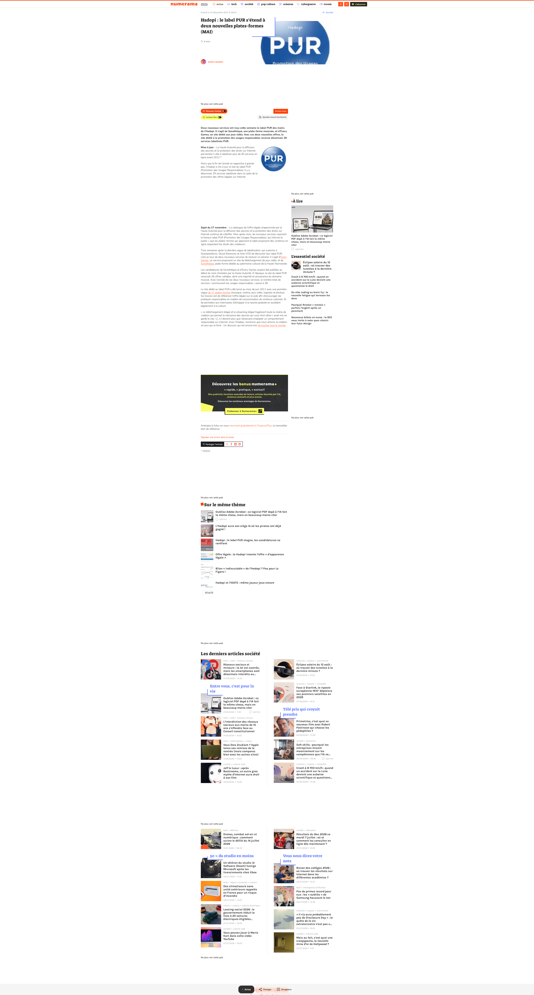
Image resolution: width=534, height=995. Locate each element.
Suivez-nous (280, 111)
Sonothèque (207, 263)
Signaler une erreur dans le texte (217, 437)
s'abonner (360, 4)
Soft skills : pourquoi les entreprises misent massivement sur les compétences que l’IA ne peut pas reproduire (312, 749)
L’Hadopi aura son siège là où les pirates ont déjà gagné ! (248, 527)
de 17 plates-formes (219, 292)
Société (329, 12)
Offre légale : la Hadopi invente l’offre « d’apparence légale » (250, 556)
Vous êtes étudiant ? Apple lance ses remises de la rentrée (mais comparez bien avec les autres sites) (241, 749)
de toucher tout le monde (271, 325)
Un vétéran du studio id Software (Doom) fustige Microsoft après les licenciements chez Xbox (240, 867)
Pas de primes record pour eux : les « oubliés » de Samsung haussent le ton (313, 894)
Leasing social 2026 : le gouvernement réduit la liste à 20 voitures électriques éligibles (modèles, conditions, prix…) (239, 914)
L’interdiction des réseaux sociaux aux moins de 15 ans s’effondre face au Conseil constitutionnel (240, 726)
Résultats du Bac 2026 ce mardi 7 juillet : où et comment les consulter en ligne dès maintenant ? (313, 839)
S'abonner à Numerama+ (242, 411)
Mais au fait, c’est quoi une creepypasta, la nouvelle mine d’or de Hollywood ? (314, 941)
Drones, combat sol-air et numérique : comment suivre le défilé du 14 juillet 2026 (241, 839)
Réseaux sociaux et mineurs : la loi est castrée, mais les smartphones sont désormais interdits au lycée (241, 669)
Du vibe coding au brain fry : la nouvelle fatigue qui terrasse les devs (310, 295)
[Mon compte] (340, 4)
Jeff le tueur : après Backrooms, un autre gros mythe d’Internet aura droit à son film (241, 773)
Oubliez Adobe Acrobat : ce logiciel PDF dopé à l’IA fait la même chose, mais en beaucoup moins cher (251, 513)
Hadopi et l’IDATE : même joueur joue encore (245, 582)
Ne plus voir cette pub (212, 103)
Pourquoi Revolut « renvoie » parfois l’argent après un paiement (308, 307)
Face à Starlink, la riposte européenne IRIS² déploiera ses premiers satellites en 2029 (314, 692)
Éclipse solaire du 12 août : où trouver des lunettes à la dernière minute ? (317, 267)
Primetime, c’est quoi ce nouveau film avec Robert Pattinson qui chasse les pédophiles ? (313, 726)
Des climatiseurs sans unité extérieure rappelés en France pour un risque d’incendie (240, 891)
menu (204, 3)
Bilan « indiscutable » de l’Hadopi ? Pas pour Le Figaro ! (247, 570)
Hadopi (206, 450)
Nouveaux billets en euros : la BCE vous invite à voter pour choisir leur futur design (311, 320)
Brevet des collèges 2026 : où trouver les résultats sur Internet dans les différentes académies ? (314, 872)
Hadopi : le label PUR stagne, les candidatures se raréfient (248, 542)
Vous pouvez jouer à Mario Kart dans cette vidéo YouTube (240, 936)
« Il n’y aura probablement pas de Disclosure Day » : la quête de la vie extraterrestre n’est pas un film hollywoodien (314, 919)
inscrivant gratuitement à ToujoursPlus (250, 425)
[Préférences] (346, 4)
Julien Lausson (215, 61)
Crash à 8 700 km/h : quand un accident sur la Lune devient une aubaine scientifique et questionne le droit (311, 281)
